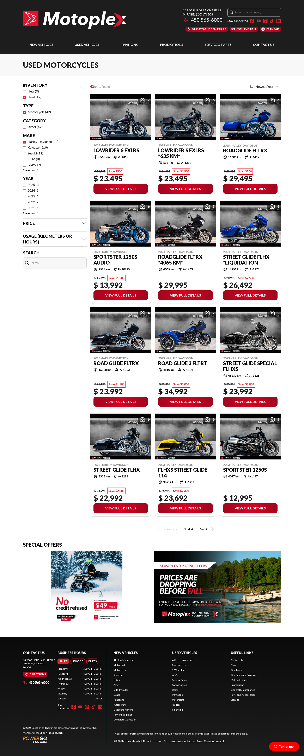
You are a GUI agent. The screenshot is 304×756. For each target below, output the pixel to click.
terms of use (195, 741)
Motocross (120, 670)
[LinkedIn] (278, 20)
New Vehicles (41, 44)
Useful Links (242, 653)
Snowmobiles (179, 684)
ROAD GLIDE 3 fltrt (182, 363)
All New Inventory (123, 660)
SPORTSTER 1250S (245, 470)
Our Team (236, 670)
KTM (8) (34, 159)
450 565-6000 (207, 20)
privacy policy (176, 741)
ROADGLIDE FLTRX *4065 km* (180, 260)
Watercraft (120, 704)
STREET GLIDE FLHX (116, 470)
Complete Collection (125, 719)
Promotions (171, 44)
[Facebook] (252, 20)
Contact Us (263, 44)
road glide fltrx (116, 363)
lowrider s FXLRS (116, 150)
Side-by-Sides (121, 689)
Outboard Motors (123, 709)
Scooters (118, 674)
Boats (117, 694)
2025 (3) (33, 184)
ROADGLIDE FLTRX (245, 150)
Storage (235, 699)
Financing (130, 44)
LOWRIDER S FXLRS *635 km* (181, 153)
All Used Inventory (182, 660)
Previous (170, 529)
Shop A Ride (46, 732)
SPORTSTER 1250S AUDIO (115, 260)
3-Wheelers (179, 670)
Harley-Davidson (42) (43, 142)
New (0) (33, 91)
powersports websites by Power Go (77, 727)
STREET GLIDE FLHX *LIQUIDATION (246, 260)
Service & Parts (218, 44)
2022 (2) (33, 202)
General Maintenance (243, 689)
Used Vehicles (87, 44)
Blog (233, 665)
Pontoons (119, 699)
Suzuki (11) (35, 153)
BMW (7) (34, 165)
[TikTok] (271, 20)
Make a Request (239, 679)
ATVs (116, 684)
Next (203, 529)
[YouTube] (258, 20)
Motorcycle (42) (39, 112)
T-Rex (117, 679)
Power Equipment (123, 714)
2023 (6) (33, 196)
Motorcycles (121, 665)
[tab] (63, 661)
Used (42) (34, 97)
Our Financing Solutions (244, 674)
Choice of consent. (214, 741)
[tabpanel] (80, 683)
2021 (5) (33, 208)
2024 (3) (33, 190)
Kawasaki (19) (38, 147)
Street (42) (35, 127)
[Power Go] (60, 739)
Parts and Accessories (243, 694)
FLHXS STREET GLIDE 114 (182, 472)
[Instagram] (265, 20)
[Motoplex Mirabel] (74, 20)
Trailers (176, 704)
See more (29, 170)
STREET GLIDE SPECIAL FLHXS (250, 366)
